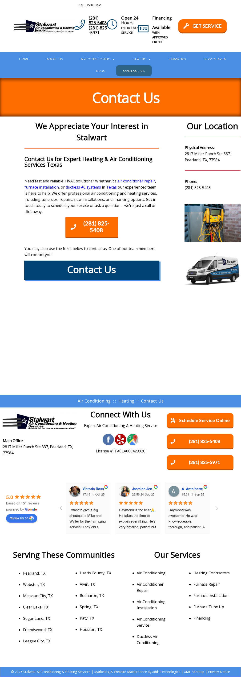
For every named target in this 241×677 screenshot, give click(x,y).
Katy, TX (87, 618)
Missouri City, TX (38, 595)
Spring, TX (89, 606)
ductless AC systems (83, 187)
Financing (201, 618)
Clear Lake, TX (35, 607)
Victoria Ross (93, 488)
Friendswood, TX (37, 629)
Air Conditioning (94, 401)
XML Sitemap (194, 671)
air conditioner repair (136, 181)
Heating (126, 401)
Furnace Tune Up (208, 606)
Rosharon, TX (92, 595)
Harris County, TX (95, 573)
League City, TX (36, 641)
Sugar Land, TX (36, 618)
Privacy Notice (219, 671)
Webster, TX (34, 584)
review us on (19, 518)
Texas (111, 187)
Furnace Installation (211, 595)
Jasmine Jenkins (145, 488)
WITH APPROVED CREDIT (160, 37)
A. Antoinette (192, 488)
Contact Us (152, 401)
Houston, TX (91, 629)
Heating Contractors (211, 573)
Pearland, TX (34, 573)
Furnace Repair (206, 584)
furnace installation (41, 187)
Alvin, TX (87, 584)
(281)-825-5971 (98, 30)
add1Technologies (166, 671)
